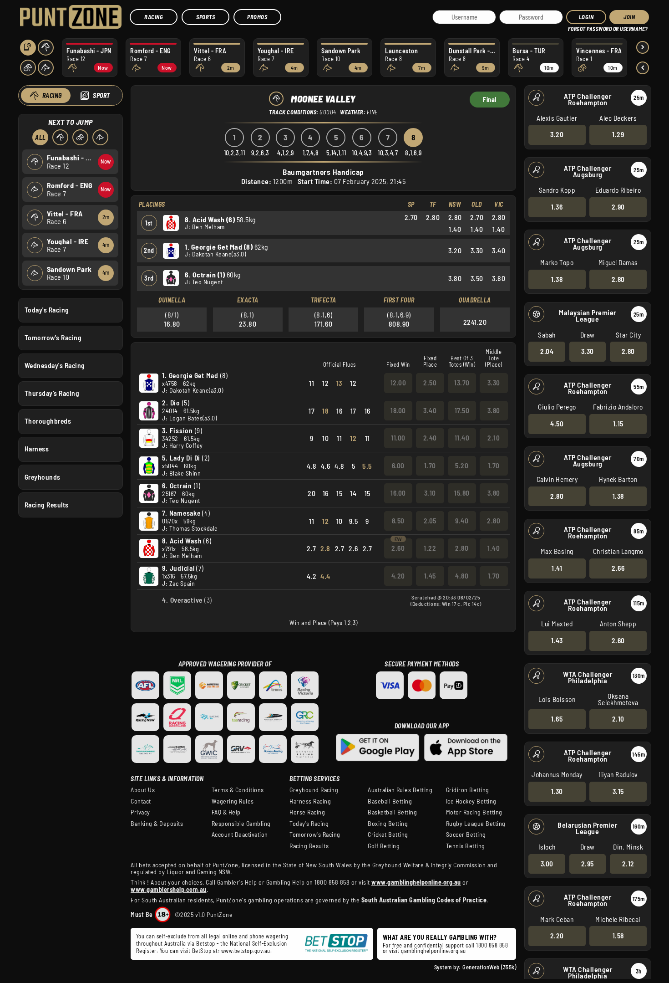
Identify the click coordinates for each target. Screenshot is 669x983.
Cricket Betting (388, 834)
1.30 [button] (557, 791)
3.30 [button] (587, 351)
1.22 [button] (430, 548)
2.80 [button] (618, 279)
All (40, 137)
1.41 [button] (557, 568)
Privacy (140, 812)
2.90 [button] (618, 207)
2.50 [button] (429, 383)
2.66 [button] (618, 568)
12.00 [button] (398, 383)
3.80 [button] (493, 410)
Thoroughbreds (48, 421)
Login (586, 16)
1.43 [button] (557, 640)
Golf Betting (384, 846)
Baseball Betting (390, 801)
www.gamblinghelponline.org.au (416, 882)
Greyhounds (43, 477)
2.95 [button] (587, 864)
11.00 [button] (398, 438)
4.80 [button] (461, 576)
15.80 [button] (462, 493)
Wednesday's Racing (55, 365)
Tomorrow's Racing (53, 337)
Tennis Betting (465, 846)
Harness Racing (310, 801)
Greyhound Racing (313, 790)
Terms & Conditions (238, 790)
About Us (143, 790)
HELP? (574, 27)
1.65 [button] (557, 719)
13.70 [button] (462, 383)
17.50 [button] (462, 410)
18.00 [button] (398, 410)
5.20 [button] (461, 465)
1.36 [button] (557, 207)
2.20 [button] (557, 936)
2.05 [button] (430, 521)
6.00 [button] (398, 465)
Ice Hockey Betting (471, 801)
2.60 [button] (618, 640)
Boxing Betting (388, 823)
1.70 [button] (430, 465)
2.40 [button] (430, 438)
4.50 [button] (556, 424)
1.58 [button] (618, 936)
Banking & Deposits (157, 823)
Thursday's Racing (52, 393)
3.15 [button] (618, 791)
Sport (101, 95)
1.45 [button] (430, 576)
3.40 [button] (429, 410)
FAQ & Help (226, 812)
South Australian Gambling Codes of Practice (424, 900)
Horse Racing (307, 812)
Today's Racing (47, 310)
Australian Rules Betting (400, 790)
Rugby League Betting (476, 823)
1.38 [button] (557, 279)
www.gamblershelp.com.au (169, 889)
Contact (141, 801)
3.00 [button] (547, 864)
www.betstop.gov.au (245, 950)
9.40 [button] (461, 521)
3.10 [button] (430, 493)
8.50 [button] (398, 521)
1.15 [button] (618, 424)
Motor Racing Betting (474, 812)
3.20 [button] (556, 134)
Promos (257, 16)
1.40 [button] (493, 548)
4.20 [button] (398, 576)
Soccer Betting (466, 834)
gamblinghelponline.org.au (433, 950)
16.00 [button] (398, 493)
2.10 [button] (618, 719)
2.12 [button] (628, 864)
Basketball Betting (392, 812)
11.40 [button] (462, 438)
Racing (153, 16)
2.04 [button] (546, 351)
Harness (37, 449)
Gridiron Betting (467, 790)
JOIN (629, 16)
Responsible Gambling (241, 823)
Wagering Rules (233, 801)
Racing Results (47, 505)
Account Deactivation (240, 834)
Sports (205, 16)
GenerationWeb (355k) (489, 967)
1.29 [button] (618, 134)
